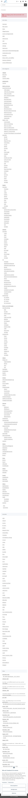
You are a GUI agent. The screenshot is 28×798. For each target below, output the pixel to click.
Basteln (5, 349)
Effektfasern (6, 409)
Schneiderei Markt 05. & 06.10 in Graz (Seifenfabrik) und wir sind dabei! (13, 694)
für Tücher (6, 301)
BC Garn (6, 139)
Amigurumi (6, 351)
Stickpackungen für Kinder (10, 394)
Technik (4, 83)
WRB (3, 36)
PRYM (5, 202)
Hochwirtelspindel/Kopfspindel (11, 422)
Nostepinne (6, 431)
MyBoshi (4, 604)
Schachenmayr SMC (6, 636)
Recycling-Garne (7, 99)
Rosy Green (6, 330)
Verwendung (5, 295)
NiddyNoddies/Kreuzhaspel (10, 429)
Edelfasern (6, 407)
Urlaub (4, 737)
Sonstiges (6, 293)
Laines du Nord (7, 159)
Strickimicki (4, 650)
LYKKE (5, 192)
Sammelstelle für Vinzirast (8, 757)
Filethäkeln (4, 369)
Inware (3, 573)
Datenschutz (11, 782)
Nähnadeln (6, 222)
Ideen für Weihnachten (9, 127)
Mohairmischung (7, 112)
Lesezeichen (6, 393)
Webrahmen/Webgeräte (7, 445)
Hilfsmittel (4, 463)
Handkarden (5, 418)
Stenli (5, 178)
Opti (3, 609)
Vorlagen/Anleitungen (7, 400)
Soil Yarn (6, 174)
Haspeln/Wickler (6, 426)
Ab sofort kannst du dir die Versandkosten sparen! (14, 704)
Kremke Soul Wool (8, 157)
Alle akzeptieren (14, 785)
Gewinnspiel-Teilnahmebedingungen (10, 50)
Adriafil (5, 137)
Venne (5, 176)
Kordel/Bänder (5, 487)
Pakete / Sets (5, 120)
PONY (5, 237)
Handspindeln (5, 420)
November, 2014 (6, 755)
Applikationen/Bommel (9, 263)
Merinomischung (7, 108)
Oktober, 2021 (5, 719)
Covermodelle (7, 122)
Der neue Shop (6, 749)
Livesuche (4, 43)
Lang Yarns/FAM (7, 317)
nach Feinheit (7, 414)
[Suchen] (25, 4)
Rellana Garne (5, 626)
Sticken (5, 338)
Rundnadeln (6, 219)
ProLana (6, 165)
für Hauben (6, 297)
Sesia (5, 172)
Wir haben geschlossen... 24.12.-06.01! (11, 676)
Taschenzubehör (7, 291)
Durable (6, 148)
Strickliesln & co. (7, 284)
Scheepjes (6, 171)
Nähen (5, 353)
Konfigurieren (14, 789)
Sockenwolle (6, 118)
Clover (5, 252)
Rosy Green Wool (7, 169)
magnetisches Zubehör (9, 274)
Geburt (5, 389)
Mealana (6, 319)
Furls (5, 190)
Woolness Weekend (6, 60)
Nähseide (4, 491)
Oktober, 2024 (5, 690)
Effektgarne (6, 106)
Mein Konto (4, 26)
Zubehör (4, 375)
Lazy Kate (6, 427)
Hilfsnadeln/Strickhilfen (9, 271)
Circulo (5, 144)
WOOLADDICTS (5, 662)
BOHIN (3, 527)
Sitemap (4, 45)
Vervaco (4, 657)
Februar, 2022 (5, 710)
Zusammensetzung (6, 88)
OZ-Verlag (4, 614)
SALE (4, 505)
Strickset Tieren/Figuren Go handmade (12, 133)
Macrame (4, 74)
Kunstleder (6, 499)
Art (3, 259)
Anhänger (6, 261)
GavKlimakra (5, 564)
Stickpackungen (5, 387)
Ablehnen (14, 793)
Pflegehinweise (5, 31)
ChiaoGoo (6, 189)
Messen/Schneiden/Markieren (10, 276)
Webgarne (4, 449)
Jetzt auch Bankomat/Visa (8, 762)
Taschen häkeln (5, 78)
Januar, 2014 (5, 760)
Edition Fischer (7, 313)
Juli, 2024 (4, 697)
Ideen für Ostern (7, 125)
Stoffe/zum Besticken (7, 398)
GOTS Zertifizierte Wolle (9, 95)
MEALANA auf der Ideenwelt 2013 (10, 766)
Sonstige (6, 182)
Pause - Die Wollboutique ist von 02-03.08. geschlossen (11, 701)
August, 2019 (5, 734)
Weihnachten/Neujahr (8, 753)
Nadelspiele (6, 217)
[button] (20, 1)
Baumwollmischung (8, 105)
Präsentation (7, 280)
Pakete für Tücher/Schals (9, 131)
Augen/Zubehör (7, 361)
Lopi (5, 163)
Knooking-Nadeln (8, 215)
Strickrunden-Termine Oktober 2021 (11, 723)
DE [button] (17, 1)
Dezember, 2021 (6, 715)
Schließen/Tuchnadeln (9, 290)
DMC (5, 309)
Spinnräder (4, 433)
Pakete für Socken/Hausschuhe (11, 129)
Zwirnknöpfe (5, 481)
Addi (5, 204)
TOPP (5, 328)
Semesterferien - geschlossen (9, 712)
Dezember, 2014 (6, 751)
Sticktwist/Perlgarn (6, 396)
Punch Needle (5, 383)
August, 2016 (5, 740)
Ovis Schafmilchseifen (7, 612)
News (3, 29)
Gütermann (4, 566)
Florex (3, 559)
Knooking (6, 347)
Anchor (4, 523)
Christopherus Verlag (7, 537)
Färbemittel (4, 470)
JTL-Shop (16, 796)
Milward (4, 602)
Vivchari (5, 180)
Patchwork (6, 501)
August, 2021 (5, 725)
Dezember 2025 (5, 674)
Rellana (5, 167)
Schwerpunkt (5, 334)
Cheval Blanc (7, 142)
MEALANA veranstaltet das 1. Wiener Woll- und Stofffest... (12, 744)
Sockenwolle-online (6, 53)
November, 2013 (6, 764)
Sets (5, 224)
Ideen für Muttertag (8, 123)
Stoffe (3, 497)
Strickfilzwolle (5, 465)
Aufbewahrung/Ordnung (9, 265)
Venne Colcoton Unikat (7, 655)
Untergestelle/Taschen (7, 451)
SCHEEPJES (4, 638)
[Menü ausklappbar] (1, 1)
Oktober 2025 (5, 678)
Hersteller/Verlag (6, 308)
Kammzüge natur (8, 412)
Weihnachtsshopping (7, 731)
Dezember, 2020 (6, 729)
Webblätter (4, 447)
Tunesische (6, 221)
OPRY (5, 235)
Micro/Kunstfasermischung (10, 110)
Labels (5, 273)
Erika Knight (6, 152)
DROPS (5, 146)
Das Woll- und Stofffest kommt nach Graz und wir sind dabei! (13, 682)
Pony (5, 200)
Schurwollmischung (8, 114)
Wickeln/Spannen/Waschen (10, 286)
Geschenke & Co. (7, 269)
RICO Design (6, 254)
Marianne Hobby (6, 597)
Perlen (5, 278)
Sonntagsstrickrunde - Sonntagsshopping (12, 736)
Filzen (5, 336)
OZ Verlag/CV (7, 321)
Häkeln (5, 343)
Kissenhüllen (7, 391)
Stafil (3, 645)
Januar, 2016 (5, 747)
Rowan (5, 323)
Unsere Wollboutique (7, 62)
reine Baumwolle (7, 101)
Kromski (4, 585)
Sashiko (4, 76)
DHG (3, 544)
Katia (5, 155)
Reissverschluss (7, 282)
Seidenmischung (7, 116)
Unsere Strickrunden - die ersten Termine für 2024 (14, 708)
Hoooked (6, 154)
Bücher (5, 363)
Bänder (5, 267)
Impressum (4, 782)
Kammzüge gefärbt (8, 411)
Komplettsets (5, 371)
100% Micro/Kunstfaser (9, 91)
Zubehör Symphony (8, 439)
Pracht (3, 619)
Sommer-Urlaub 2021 (7, 727)
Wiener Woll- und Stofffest (8, 57)
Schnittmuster (5, 495)
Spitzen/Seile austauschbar (10, 209)
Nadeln (4, 373)
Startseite (4, 24)
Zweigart (4, 665)
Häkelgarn (6, 97)
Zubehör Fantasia (8, 437)
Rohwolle (4, 472)
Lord (3, 592)
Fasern (3, 405)
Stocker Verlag (7, 326)
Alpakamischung (7, 103)
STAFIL (5, 256)
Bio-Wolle (4, 55)
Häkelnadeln (7, 213)
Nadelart (4, 207)
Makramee (4, 479)
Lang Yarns (6, 161)
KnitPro (5, 194)
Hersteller (4, 135)
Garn (5, 365)
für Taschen (6, 299)
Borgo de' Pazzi (7, 140)
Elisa (5, 150)
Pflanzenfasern (7, 416)
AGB (3, 41)
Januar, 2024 (5, 706)
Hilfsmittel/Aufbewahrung (8, 379)
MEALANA (4, 600)
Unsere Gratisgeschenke (7, 33)
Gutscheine (5, 507)
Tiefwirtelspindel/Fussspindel (10, 424)
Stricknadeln (7, 211)
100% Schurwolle (7, 93)
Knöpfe (5, 288)
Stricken (6, 341)
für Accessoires (7, 303)
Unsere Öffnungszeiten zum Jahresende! (12, 716)
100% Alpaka (7, 90)
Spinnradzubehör (6, 435)
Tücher (5, 340)
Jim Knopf (6, 250)
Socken (5, 345)
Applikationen (5, 485)
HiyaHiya (6, 198)
